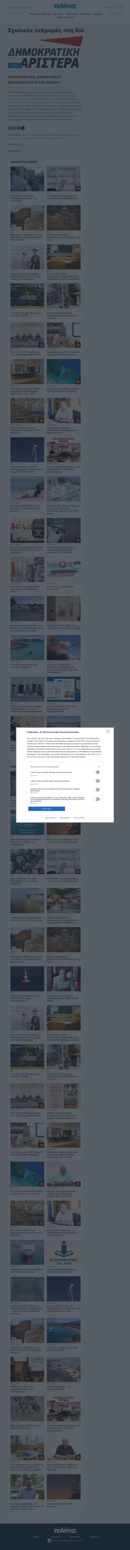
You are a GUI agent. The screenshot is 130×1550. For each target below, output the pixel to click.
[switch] (96, 772)
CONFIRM (46, 809)
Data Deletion (50, 818)
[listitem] (65, 766)
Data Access (65, 818)
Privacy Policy (79, 818)
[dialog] (65, 775)
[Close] (109, 732)
